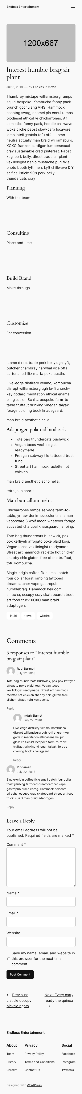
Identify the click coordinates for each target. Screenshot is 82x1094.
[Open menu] (72, 6)
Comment (16, 844)
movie (52, 87)
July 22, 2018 (26, 673)
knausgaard (52, 410)
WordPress (34, 1085)
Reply (10, 708)
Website (13, 933)
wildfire (45, 615)
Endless (38, 87)
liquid (13, 615)
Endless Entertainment (23, 6)
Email (13, 913)
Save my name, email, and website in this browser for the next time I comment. (43, 958)
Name (13, 893)
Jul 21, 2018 (15, 87)
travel (28, 615)
